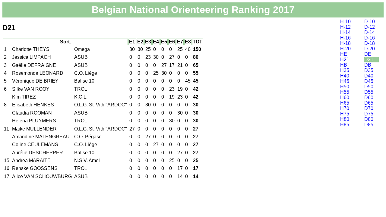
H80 (344, 119)
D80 (368, 119)
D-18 (369, 43)
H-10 (345, 21)
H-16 (345, 37)
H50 (344, 86)
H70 (344, 108)
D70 (368, 108)
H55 (344, 92)
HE (343, 54)
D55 (368, 92)
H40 (344, 75)
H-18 (345, 43)
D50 (368, 86)
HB (343, 65)
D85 (368, 124)
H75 (344, 113)
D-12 (369, 27)
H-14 (345, 32)
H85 (344, 124)
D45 (368, 81)
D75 (368, 113)
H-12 (345, 27)
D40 (368, 75)
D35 (368, 70)
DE (367, 54)
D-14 (369, 32)
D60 (368, 97)
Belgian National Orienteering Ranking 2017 (193, 9)
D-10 (369, 21)
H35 (344, 70)
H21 (344, 59)
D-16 (369, 37)
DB (367, 65)
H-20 (345, 48)
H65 (344, 102)
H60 (344, 97)
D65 (368, 102)
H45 (344, 81)
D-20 (369, 48)
